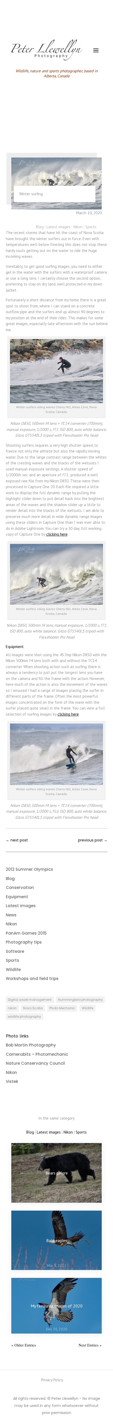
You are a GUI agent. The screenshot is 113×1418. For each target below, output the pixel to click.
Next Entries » (90, 1345)
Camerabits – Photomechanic (37, 1054)
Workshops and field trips (32, 978)
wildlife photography (24, 1016)
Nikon (78, 226)
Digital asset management (30, 999)
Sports (90, 226)
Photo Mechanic (62, 1008)
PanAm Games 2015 (26, 933)
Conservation (20, 887)
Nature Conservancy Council (35, 1063)
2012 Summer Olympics (29, 869)
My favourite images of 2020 (57, 1305)
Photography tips (24, 942)
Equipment (17, 897)
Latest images (58, 226)
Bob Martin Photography (31, 1045)
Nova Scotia (33, 1008)
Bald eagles (56, 1240)
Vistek (12, 1081)
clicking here (57, 534)
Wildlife (13, 969)
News (11, 915)
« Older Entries (23, 1345)
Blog (40, 226)
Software (15, 951)
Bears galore (56, 1173)
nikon (12, 1008)
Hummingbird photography (80, 999)
